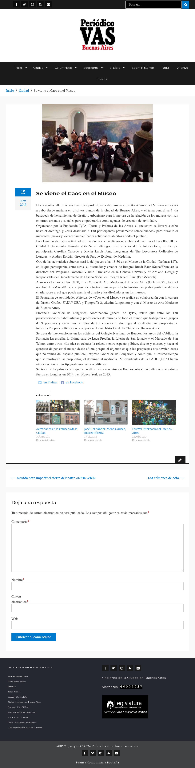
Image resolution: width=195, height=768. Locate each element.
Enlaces (101, 79)
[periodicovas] (32, 4)
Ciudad (38, 67)
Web (14, 618)
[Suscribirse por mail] (48, 4)
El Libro (114, 67)
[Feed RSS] (40, 4)
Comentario (20, 521)
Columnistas (63, 67)
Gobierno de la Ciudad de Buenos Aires (134, 678)
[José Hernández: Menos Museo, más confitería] (106, 412)
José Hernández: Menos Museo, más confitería (105, 430)
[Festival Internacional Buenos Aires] (154, 412)
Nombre (18, 579)
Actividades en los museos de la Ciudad (56, 430)
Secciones (91, 67)
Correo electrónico (20, 599)
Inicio (18, 67)
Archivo (182, 67)
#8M (165, 67)
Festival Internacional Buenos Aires (152, 430)
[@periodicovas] (16, 4)
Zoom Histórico (143, 67)
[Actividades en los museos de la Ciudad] (58, 412)
